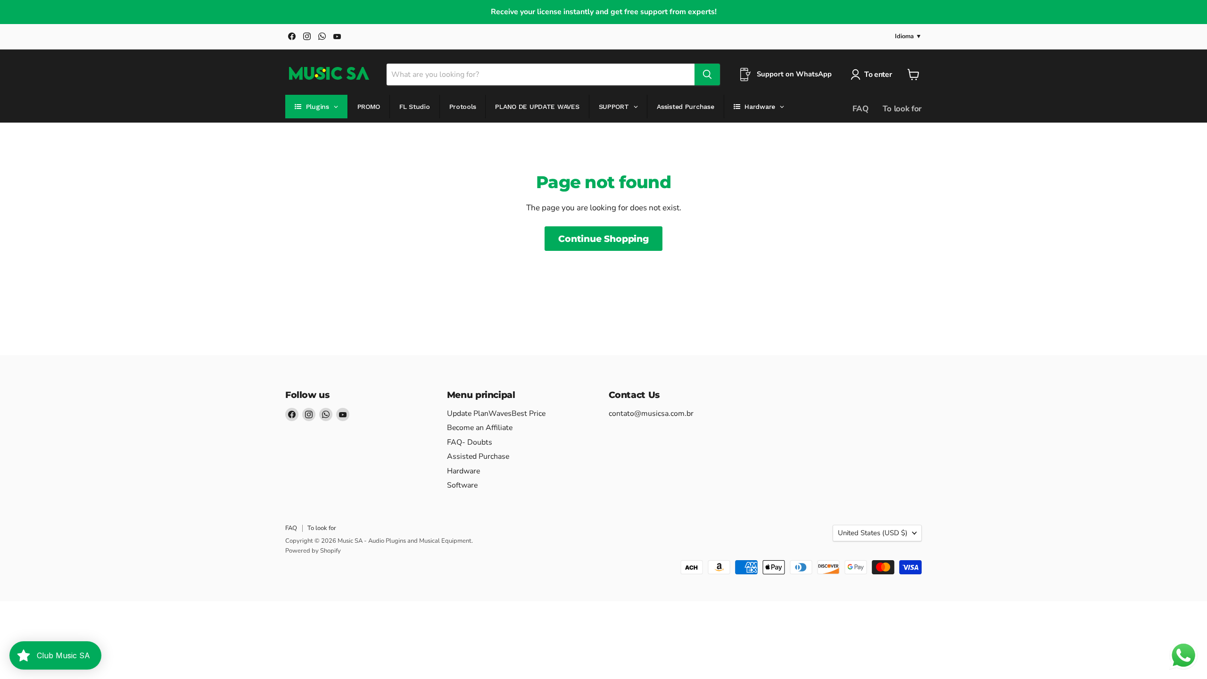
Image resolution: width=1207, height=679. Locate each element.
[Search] (707, 74)
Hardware (463, 471)
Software (462, 485)
